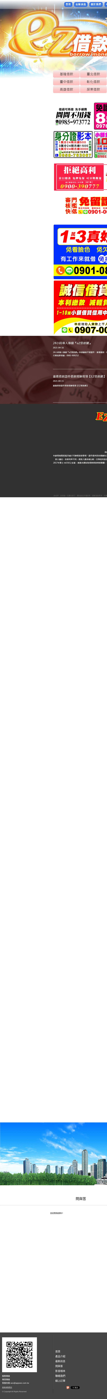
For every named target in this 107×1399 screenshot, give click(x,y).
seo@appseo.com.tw (19, 1383)
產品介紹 (60, 1356)
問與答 (59, 1366)
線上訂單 (60, 1380)
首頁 (57, 1351)
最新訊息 (60, 1361)
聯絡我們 (60, 1376)
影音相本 (60, 1371)
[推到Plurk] (67, 1387)
